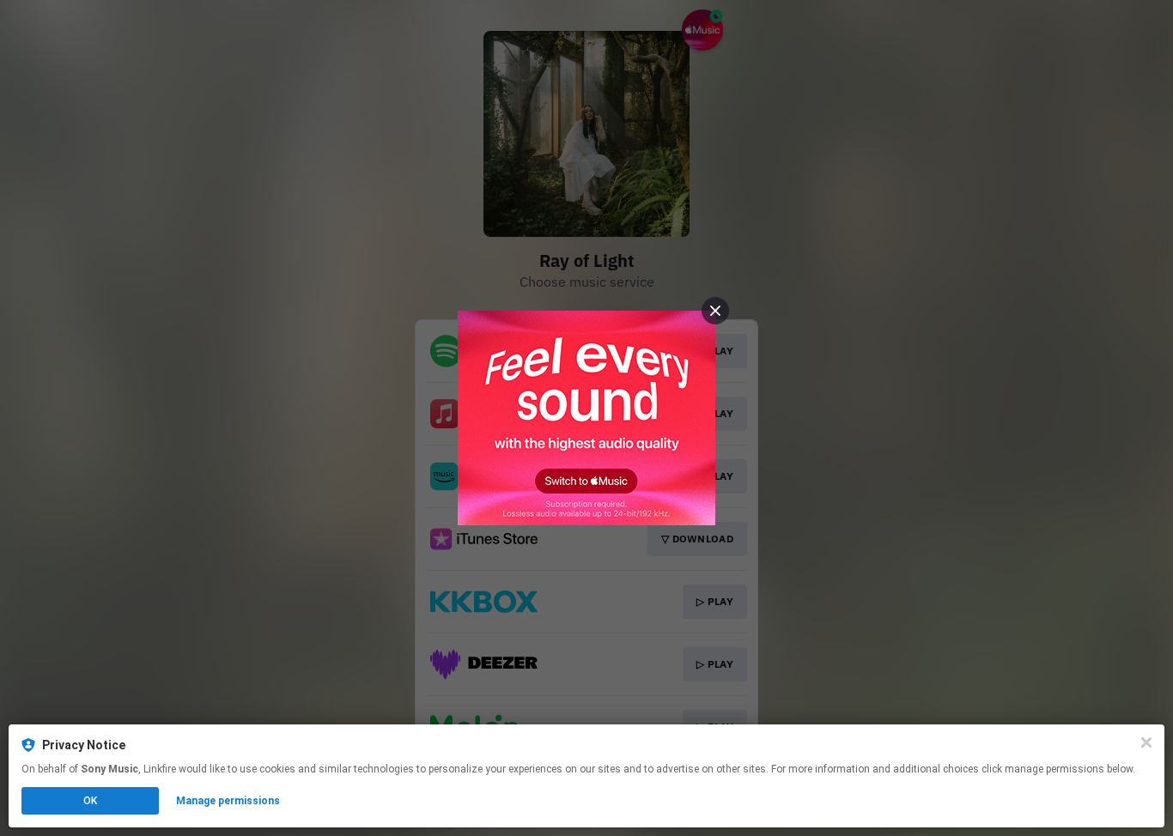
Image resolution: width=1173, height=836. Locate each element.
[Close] (1146, 742)
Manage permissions (228, 801)
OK (90, 801)
